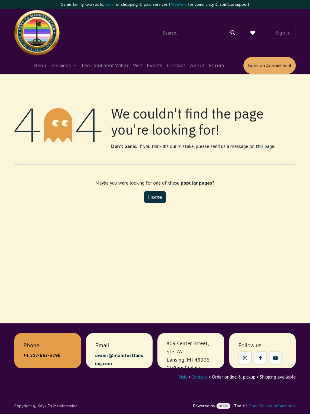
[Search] (232, 32)
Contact (199, 377)
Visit (182, 377)
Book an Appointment (269, 65)
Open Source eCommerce (272, 406)
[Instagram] (245, 358)
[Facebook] (260, 358)
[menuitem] (40, 65)
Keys (109, 4)
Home (155, 197)
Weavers (179, 4)
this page (265, 146)
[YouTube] (275, 358)
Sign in (283, 33)
